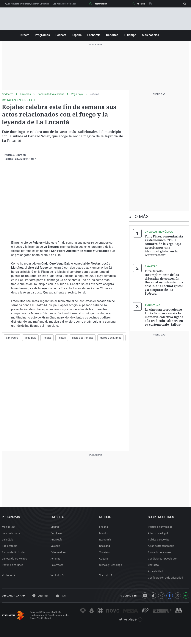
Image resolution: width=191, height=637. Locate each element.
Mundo (103, 533)
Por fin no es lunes (12, 564)
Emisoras (25, 94)
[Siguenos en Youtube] (145, 595)
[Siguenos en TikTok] (153, 595)
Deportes (112, 35)
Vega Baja (77, 94)
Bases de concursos (159, 552)
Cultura (103, 558)
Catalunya (56, 533)
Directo (24, 35)
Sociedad (104, 545)
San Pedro (12, 337)
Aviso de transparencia (161, 545)
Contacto (153, 564)
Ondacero (7, 94)
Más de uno (8, 526)
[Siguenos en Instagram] (161, 595)
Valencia (55, 545)
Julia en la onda (11, 533)
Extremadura (58, 552)
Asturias (55, 558)
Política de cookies (158, 539)
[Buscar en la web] (184, 3)
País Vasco (57, 564)
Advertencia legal (158, 533)
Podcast (60, 35)
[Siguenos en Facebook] (169, 595)
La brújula (7, 539)
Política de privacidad (160, 526)
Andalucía (56, 539)
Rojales (47, 337)
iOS (64, 596)
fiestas (62, 337)
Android (42, 596)
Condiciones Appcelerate (162, 558)
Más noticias (150, 35)
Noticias (94, 94)
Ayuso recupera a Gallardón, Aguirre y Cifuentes (27, 4)
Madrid (55, 526)
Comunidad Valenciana (50, 94)
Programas (42, 35)
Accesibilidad (155, 571)
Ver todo (7, 575)
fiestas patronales (82, 337)
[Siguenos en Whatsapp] (186, 595)
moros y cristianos (110, 337)
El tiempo (130, 35)
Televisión (104, 552)
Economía (94, 35)
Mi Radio (141, 4)
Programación (100, 4)
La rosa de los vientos (14, 558)
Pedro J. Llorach (15, 155)
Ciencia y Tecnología (111, 564)
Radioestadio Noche (13, 552)
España (77, 35)
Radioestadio (9, 545)
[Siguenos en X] (178, 595)
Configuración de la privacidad (165, 577)
